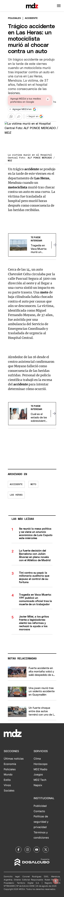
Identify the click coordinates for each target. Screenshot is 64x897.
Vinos (7, 785)
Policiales (14, 18)
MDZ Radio (40, 769)
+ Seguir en (32, 116)
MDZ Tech (40, 779)
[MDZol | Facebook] (18, 849)
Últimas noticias (14, 758)
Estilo (7, 779)
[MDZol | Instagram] (27, 849)
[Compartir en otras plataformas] (18, 116)
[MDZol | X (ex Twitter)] (46, 849)
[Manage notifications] (55, 881)
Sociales (9, 790)
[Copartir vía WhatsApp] (11, 116)
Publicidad (40, 806)
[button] (59, 5)
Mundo (8, 774)
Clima (37, 758)
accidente (16, 484)
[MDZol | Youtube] (36, 849)
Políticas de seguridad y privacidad (41, 822)
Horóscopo (40, 764)
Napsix (38, 785)
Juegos (38, 774)
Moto (33, 484)
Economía (10, 764)
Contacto (39, 811)
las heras (16, 495)
